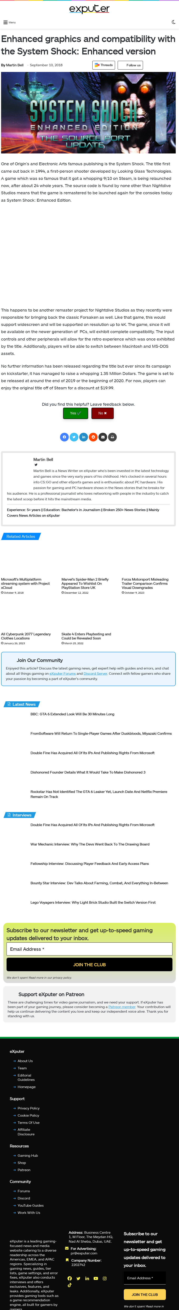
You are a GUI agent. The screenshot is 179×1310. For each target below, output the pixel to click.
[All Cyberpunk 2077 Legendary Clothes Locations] (28, 614)
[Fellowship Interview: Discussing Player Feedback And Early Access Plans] (15, 869)
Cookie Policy (28, 1115)
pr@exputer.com (84, 1253)
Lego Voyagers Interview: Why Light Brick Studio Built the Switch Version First (93, 902)
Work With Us (29, 1212)
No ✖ (102, 413)
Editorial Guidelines (26, 1077)
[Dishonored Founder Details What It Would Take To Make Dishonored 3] (15, 778)
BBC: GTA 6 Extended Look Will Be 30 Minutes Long (72, 714)
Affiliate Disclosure (26, 1131)
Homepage (27, 1087)
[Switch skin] (173, 22)
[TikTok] (70, 1285)
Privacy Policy (29, 1108)
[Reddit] (93, 437)
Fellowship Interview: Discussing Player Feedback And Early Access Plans (90, 863)
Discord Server (95, 673)
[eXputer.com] (89, 9)
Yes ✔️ (75, 413)
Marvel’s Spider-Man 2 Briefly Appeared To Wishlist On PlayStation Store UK (85, 583)
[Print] (112, 437)
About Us (25, 1061)
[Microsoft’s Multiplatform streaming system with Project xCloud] (28, 559)
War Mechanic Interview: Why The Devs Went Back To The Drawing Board (90, 844)
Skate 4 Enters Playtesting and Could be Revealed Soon (86, 636)
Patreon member (121, 1007)
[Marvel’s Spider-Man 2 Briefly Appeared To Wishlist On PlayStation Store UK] (88, 559)
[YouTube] (96, 1278)
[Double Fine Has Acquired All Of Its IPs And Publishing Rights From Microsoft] (15, 758)
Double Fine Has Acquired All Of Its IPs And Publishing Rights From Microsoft (93, 753)
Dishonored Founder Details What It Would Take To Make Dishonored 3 (88, 772)
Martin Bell (12, 65)
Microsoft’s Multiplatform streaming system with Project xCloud (25, 583)
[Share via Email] (102, 437)
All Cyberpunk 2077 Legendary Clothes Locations (26, 636)
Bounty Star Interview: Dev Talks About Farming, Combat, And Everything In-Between (99, 883)
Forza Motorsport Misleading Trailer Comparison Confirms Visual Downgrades (145, 583)
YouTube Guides (31, 1205)
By (3, 65)
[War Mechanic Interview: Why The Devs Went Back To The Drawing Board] (15, 850)
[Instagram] (105, 1278)
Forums (24, 1191)
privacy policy (62, 977)
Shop (22, 1162)
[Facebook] (64, 437)
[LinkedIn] (83, 437)
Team (22, 1068)
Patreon (24, 1169)
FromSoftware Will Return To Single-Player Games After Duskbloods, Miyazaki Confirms (101, 733)
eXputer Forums (63, 673)
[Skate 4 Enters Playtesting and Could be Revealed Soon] (88, 614)
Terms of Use (29, 1122)
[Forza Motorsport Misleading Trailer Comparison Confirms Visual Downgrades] (149, 559)
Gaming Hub (28, 1155)
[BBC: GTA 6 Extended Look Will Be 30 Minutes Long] (15, 720)
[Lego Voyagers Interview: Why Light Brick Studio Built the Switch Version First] (15, 908)
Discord (24, 1198)
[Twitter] (74, 437)
